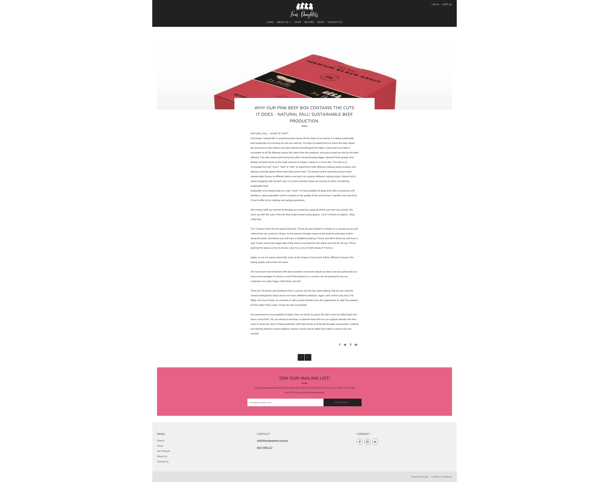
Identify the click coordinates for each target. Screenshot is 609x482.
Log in (435, 4)
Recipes (309, 22)
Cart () (447, 4)
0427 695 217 (264, 447)
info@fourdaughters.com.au (272, 440)
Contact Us (335, 22)
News (320, 22)
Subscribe (341, 402)
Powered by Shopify (419, 476)
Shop (298, 22)
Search (160, 440)
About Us (282, 22)
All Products (163, 451)
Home (270, 22)
